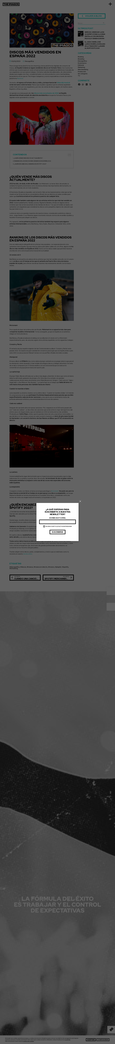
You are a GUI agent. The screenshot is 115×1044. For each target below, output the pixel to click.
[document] (57, 522)
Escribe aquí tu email (57, 518)
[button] (80, 501)
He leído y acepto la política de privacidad (59, 526)
